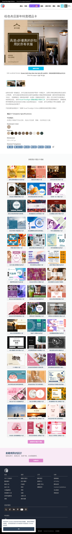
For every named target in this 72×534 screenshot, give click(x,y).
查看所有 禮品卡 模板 (36, 442)
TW (41, 75)
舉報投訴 (56, 493)
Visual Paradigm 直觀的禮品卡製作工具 (32, 99)
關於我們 (39, 478)
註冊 (62, 6)
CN (44, 75)
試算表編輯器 (8, 496)
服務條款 (56, 478)
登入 (66, 6)
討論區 (23, 484)
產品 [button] (21, 6)
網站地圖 (23, 499)
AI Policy (56, 481)
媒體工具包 (40, 484)
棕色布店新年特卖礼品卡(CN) (57, 73)
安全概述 (56, 490)
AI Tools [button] (33, 6)
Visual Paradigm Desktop (23, 1)
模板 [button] (54, 6)
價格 (58, 6)
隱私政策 (56, 484)
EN (39, 75)
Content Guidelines (60, 487)
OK (19, 529)
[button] (26, 5)
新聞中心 (39, 481)
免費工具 (23, 496)
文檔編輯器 (7, 490)
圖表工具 (6, 484)
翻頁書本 (6, 481)
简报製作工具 (8, 493)
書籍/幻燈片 (24, 478)
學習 (22, 487)
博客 (22, 490)
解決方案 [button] (48, 6)
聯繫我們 (39, 487)
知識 (22, 493)
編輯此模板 (36, 68)
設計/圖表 (23, 481)
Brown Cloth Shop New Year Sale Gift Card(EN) (34, 73)
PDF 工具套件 (8, 478)
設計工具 (6, 487)
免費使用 (35, 460)
